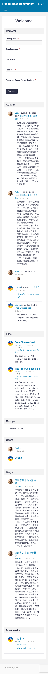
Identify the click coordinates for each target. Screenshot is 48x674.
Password (11, 70)
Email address (13, 49)
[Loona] (10, 288)
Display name (12, 38)
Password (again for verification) (21, 80)
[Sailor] (10, 113)
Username (11, 59)
